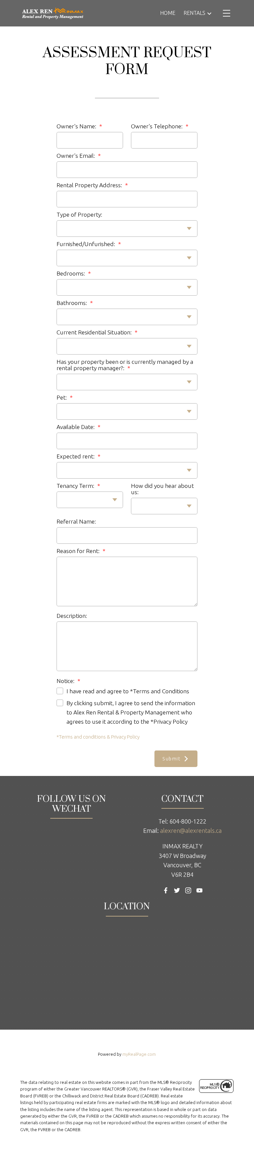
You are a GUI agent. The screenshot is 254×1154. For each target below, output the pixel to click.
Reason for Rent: (79, 551)
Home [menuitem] (167, 13)
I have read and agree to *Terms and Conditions (127, 691)
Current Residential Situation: (95, 332)
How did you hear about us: (162, 489)
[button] (166, 890)
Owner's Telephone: (157, 126)
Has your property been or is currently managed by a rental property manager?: (125, 365)
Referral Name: (76, 521)
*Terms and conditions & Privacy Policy (98, 737)
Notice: (66, 681)
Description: (72, 616)
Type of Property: (79, 214)
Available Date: (76, 427)
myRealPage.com (139, 1054)
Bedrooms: (71, 273)
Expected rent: (76, 456)
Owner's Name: (77, 126)
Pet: (62, 397)
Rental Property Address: (90, 185)
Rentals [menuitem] (194, 13)
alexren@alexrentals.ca (191, 830)
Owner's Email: (76, 155)
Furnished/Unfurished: (86, 244)
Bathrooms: (72, 303)
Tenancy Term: (76, 486)
